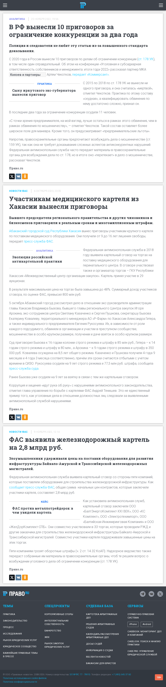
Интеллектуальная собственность (56, 622)
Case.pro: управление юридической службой (142, 653)
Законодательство (15, 620)
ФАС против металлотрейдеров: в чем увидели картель (42, 510)
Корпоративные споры (59, 614)
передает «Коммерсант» (90, 74)
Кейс (44, 501)
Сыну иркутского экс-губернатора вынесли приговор (44, 92)
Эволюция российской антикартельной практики (37, 259)
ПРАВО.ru (83, 5)
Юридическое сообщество (19, 646)
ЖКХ (47, 637)
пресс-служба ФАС (38, 241)
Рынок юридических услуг (20, 640)
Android (147, 624)
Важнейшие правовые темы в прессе (20, 655)
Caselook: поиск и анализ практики (144, 643)
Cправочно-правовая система (141, 616)
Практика (44, 83)
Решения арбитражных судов (100, 626)
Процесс (8, 627)
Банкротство (53, 630)
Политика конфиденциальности (20, 682)
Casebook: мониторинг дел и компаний (145, 633)
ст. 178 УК (145, 59)
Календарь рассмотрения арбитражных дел (102, 636)
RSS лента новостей (98, 657)
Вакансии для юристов (101, 663)
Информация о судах (99, 650)
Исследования (12, 633)
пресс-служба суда (23, 368)
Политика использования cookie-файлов (24, 678)
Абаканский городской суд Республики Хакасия (45, 231)
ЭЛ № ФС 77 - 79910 (79, 674)
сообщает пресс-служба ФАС (31, 487)
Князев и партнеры (25, 74)
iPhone (133, 624)
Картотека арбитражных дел (101, 616)
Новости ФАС (18, 191)
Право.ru (16, 593)
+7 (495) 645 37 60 (121, 674)
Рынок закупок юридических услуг (57, 645)
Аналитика (17, 19)
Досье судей (94, 644)
